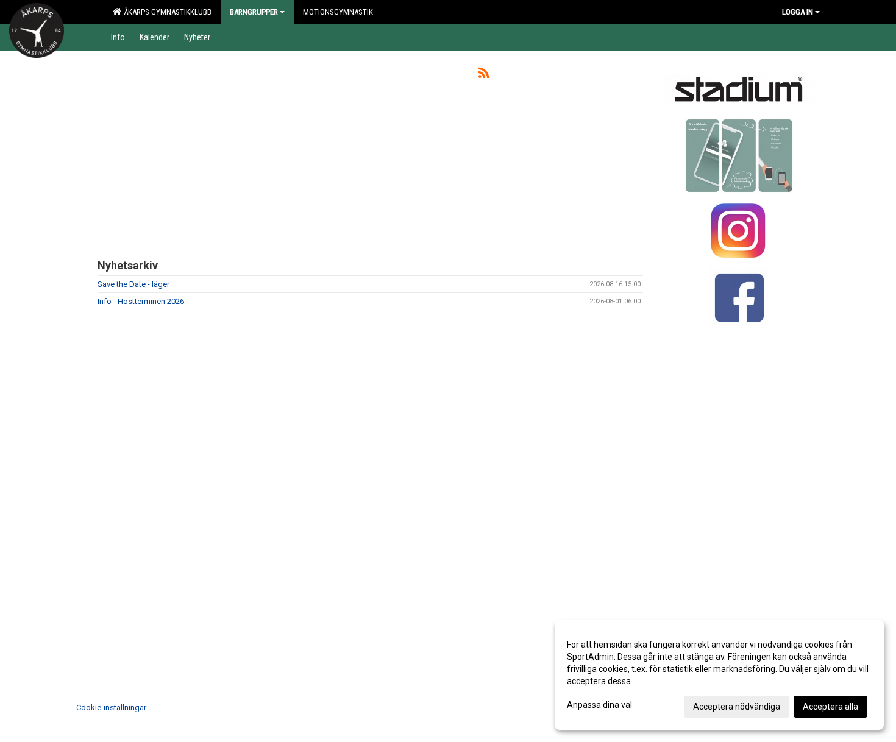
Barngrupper (254, 11)
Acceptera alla (830, 707)
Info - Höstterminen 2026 (141, 301)
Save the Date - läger (133, 284)
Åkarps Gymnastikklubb (166, 11)
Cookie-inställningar (111, 707)
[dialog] (719, 675)
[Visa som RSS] (483, 75)
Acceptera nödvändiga (736, 707)
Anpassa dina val (599, 705)
